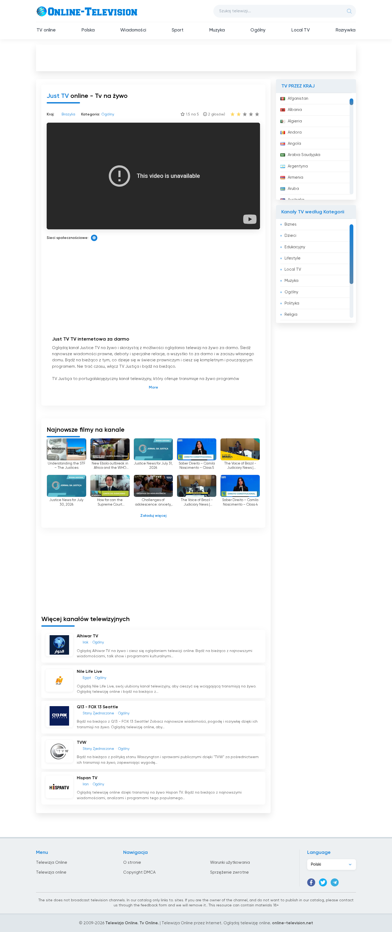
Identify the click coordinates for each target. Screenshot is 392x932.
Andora (295, 132)
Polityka (292, 303)
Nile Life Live (89, 672)
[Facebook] (311, 882)
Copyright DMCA (139, 872)
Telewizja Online (51, 863)
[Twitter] (323, 882)
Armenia (295, 177)
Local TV (300, 30)
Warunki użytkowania (230, 863)
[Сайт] (94, 238)
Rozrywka (345, 30)
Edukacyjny (295, 247)
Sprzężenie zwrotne (229, 872)
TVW (81, 743)
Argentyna (298, 166)
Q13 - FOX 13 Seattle (97, 707)
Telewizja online (51, 872)
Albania (295, 110)
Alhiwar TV (87, 636)
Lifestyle (293, 258)
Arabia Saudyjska (304, 155)
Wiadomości (133, 30)
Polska (88, 30)
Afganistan (298, 99)
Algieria (295, 121)
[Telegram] (335, 882)
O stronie (132, 863)
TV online (46, 30)
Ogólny (258, 30)
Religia (291, 315)
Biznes (291, 224)
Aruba (293, 189)
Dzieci (290, 236)
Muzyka (217, 30)
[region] (316, 146)
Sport (177, 30)
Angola (294, 144)
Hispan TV (87, 778)
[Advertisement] (196, 58)
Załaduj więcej (153, 516)
